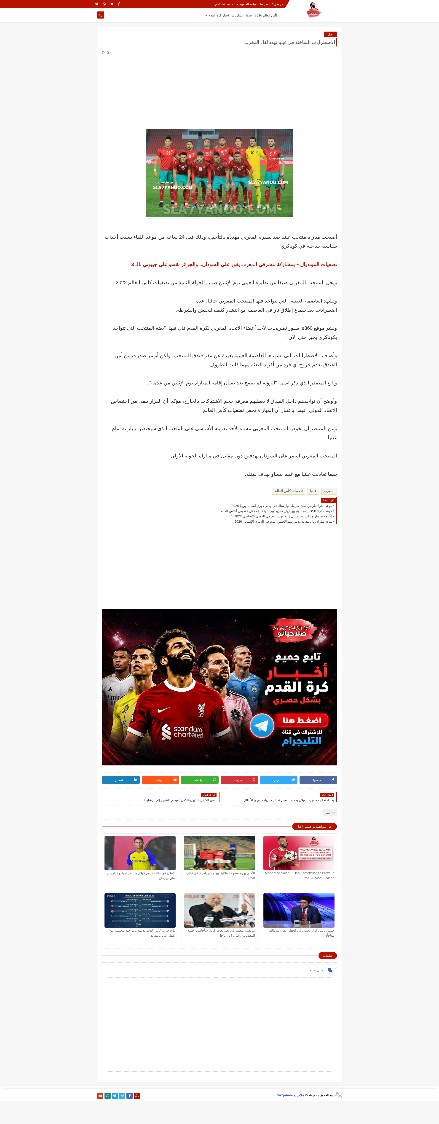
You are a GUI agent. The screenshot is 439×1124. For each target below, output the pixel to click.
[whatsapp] (104, 4)
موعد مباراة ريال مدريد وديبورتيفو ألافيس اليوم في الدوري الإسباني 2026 (283, 521)
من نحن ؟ (277, 4)
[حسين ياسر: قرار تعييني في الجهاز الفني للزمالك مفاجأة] (299, 910)
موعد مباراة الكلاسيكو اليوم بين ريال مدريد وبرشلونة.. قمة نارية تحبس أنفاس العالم (276, 511)
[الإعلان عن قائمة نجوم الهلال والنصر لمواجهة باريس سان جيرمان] (140, 853)
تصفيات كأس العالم (289, 491)
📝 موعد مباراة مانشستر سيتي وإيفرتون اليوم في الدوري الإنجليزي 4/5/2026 (280, 516)
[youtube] (100, 1096)
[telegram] (111, 4)
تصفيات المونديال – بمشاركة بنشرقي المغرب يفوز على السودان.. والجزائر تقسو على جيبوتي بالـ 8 (234, 264)
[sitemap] (137, 1096)
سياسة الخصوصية (247, 4)
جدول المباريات (242, 15)
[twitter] (97, 4)
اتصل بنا (264, 4)
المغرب (329, 491)
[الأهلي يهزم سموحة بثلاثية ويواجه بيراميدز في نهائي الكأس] (219, 853)
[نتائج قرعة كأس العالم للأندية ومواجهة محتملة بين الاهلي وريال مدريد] (140, 910)
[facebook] (119, 4)
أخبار (331, 34)
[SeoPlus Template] (339, 1095)
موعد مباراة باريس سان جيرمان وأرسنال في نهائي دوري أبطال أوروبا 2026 (282, 506)
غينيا (313, 491)
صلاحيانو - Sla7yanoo (291, 1095)
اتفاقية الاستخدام (224, 4)
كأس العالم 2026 (266, 15)
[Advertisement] (219, 87)
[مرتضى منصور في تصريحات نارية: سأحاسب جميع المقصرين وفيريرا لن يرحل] (219, 910)
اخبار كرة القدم (219, 15)
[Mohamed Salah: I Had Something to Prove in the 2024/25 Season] (299, 853)
